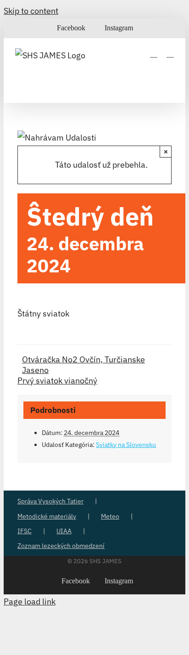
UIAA (64, 531)
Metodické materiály (46, 516)
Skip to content (31, 11)
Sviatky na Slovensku (126, 444)
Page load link (30, 601)
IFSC (24, 531)
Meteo (110, 516)
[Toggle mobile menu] (170, 53)
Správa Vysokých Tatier (50, 501)
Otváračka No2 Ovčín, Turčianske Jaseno (83, 364)
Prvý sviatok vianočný (57, 380)
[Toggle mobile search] (153, 53)
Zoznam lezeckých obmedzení (61, 546)
